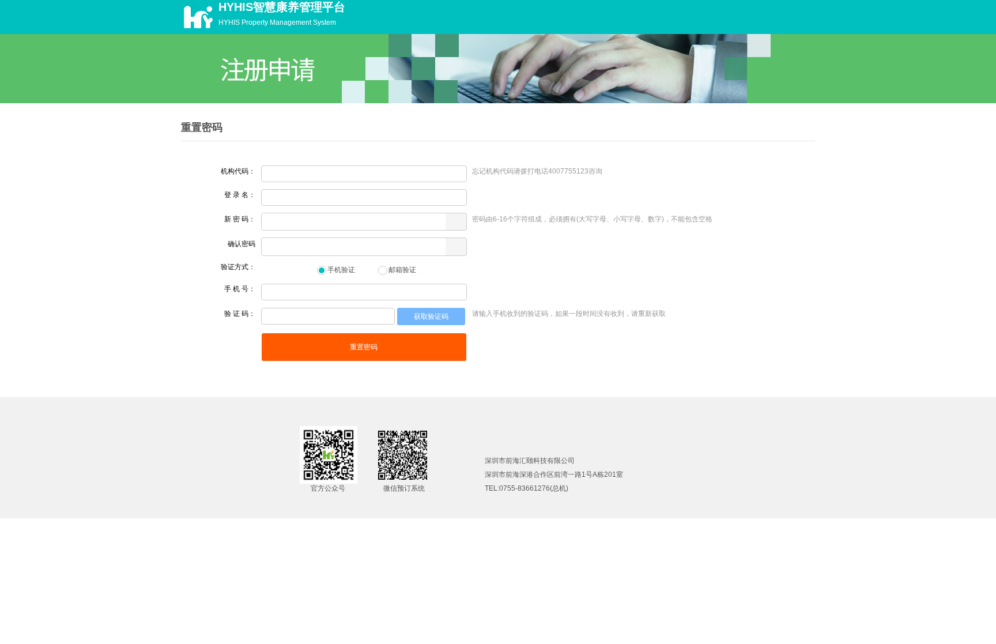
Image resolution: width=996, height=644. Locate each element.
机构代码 (234, 171)
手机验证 (341, 270)
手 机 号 (236, 289)
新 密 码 (236, 219)
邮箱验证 (402, 270)
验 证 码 (236, 314)
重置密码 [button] (364, 347)
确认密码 (241, 244)
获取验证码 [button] (431, 316)
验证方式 (234, 267)
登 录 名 (236, 195)
